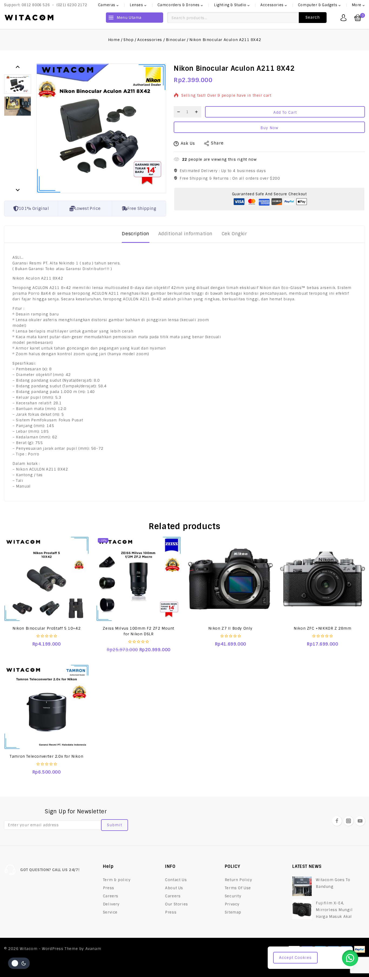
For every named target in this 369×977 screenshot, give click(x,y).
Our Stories (176, 904)
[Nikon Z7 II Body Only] (230, 578)
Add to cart (285, 112)
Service (110, 912)
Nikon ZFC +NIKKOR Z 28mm (322, 628)
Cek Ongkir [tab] (234, 234)
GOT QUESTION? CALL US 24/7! (49, 869)
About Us (174, 887)
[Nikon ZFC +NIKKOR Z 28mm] (322, 578)
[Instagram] (348, 821)
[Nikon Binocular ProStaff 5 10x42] (46, 578)
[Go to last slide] (17, 66)
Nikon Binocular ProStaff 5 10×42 (46, 628)
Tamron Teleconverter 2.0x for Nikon (46, 756)
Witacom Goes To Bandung (333, 883)
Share (217, 143)
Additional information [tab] (185, 234)
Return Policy (238, 879)
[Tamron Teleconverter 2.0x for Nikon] (46, 706)
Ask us (188, 143)
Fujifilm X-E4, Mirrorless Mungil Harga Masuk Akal (334, 910)
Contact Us (176, 879)
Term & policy (117, 879)
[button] (17, 84)
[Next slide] (17, 189)
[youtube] (360, 821)
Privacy (232, 904)
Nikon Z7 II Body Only (230, 628)
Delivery (111, 904)
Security (233, 896)
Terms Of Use (238, 887)
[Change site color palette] (19, 963)
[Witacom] (29, 17)
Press (108, 887)
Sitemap (233, 912)
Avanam (93, 948)
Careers (110, 896)
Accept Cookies (295, 957)
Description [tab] (135, 234)
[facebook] (337, 821)
